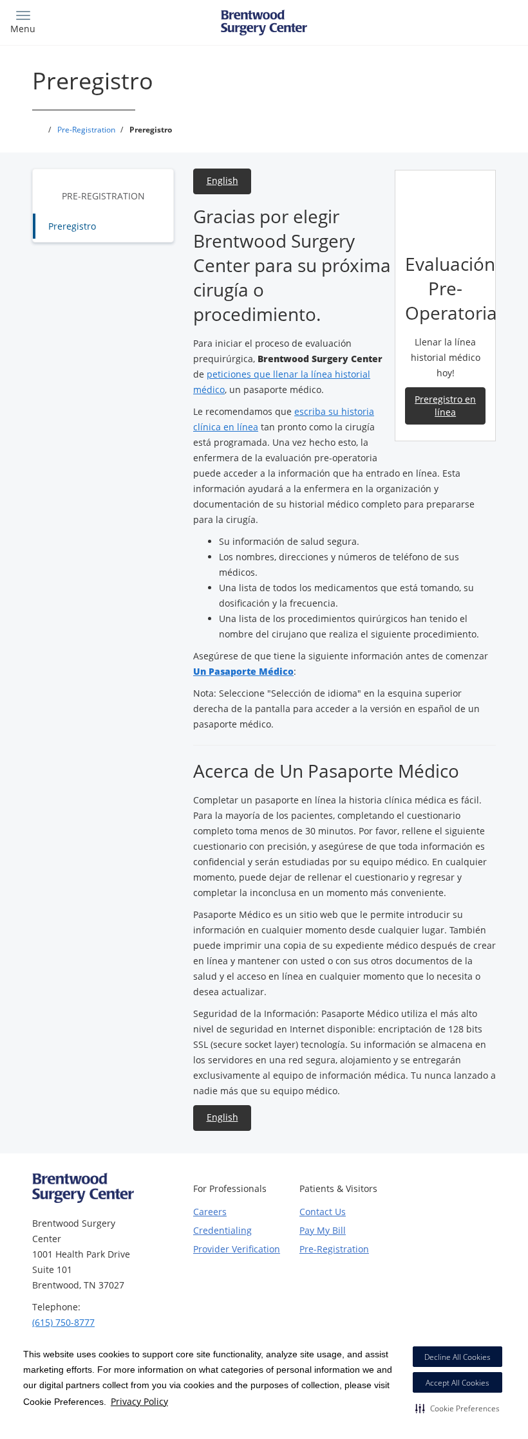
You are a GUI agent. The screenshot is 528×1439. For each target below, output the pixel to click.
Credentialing (222, 1230)
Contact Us (322, 1211)
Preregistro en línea (445, 405)
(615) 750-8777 (63, 1322)
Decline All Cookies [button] (457, 1357)
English (222, 180)
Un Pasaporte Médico (243, 671)
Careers (210, 1211)
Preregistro (72, 226)
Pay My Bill (322, 1230)
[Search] (455, 21)
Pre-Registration (103, 196)
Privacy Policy (139, 1401)
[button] (457, 1408)
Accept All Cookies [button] (457, 1382)
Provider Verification (236, 1249)
